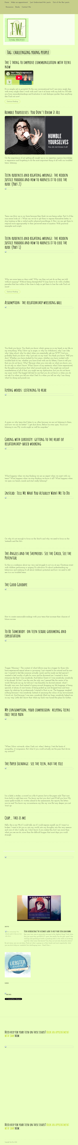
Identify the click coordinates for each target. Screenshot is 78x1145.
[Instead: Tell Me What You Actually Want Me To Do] (39, 516)
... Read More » (46, 945)
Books (17, 7)
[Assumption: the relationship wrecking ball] (39, 325)
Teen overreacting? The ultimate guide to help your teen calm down (47, 931)
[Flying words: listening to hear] (39, 406)
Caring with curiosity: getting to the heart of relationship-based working (34, 441)
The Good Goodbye (16, 584)
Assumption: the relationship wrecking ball (33, 302)
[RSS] (67, 11)
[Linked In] (61, 11)
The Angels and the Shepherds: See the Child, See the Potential (38, 555)
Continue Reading (12, 101)
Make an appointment (19, 2)
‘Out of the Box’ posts (61, 2)
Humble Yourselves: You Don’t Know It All (32, 112)
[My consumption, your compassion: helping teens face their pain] (39, 730)
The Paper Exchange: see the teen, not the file (34, 763)
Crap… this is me (15, 817)
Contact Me (26, 7)
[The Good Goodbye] (39, 600)
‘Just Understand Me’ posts (40, 2)
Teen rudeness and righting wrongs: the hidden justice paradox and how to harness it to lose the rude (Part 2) (36, 179)
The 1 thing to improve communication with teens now (38, 64)
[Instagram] (65, 11)
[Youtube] (63, 11)
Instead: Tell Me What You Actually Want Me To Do (37, 493)
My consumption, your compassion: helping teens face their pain (37, 712)
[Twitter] (59, 11)
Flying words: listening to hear (25, 390)
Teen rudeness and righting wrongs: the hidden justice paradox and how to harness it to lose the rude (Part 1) (36, 242)
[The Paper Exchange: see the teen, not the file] (39, 779)
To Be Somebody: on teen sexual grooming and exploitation (35, 633)
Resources (9, 7)
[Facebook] (57, 11)
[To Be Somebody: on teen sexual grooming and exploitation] (39, 652)
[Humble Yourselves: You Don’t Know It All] (39, 135)
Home (7, 2)
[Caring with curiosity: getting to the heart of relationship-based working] (39, 459)
